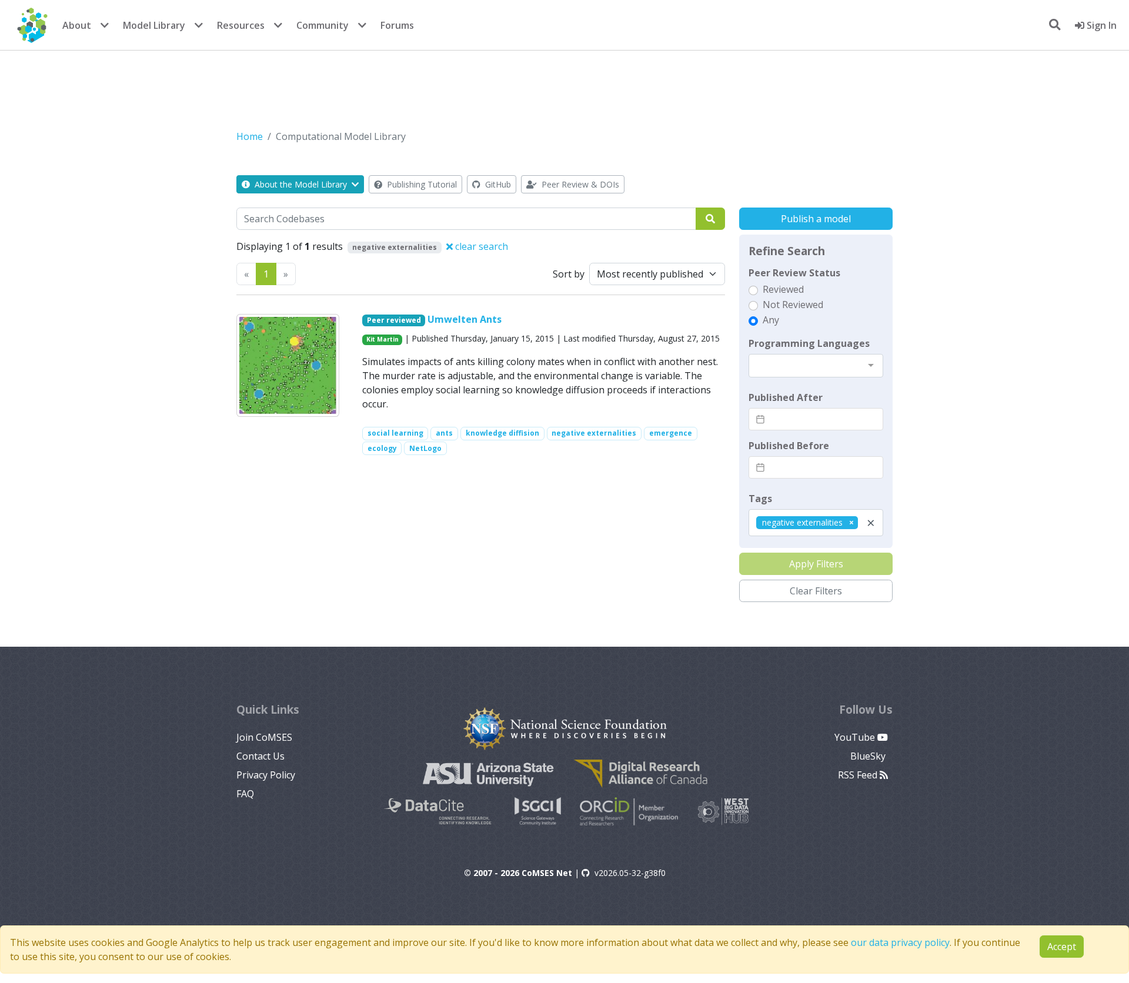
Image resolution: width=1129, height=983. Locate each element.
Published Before (789, 446)
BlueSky (869, 756)
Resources (241, 25)
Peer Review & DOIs (579, 184)
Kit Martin (382, 339)
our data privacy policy (900, 942)
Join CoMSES (264, 737)
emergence (670, 433)
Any (771, 320)
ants (444, 433)
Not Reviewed (793, 304)
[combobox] (816, 365)
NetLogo (425, 448)
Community (322, 25)
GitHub (497, 184)
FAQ (245, 793)
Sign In (1100, 25)
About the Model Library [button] (300, 184)
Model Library (154, 25)
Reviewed (783, 289)
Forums (397, 25)
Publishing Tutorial (421, 184)
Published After (786, 397)
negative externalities (594, 433)
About (76, 25)
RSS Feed (859, 774)
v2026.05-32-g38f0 (630, 872)
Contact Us (260, 756)
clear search (480, 246)
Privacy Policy (265, 774)
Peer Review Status (794, 273)
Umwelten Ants (464, 319)
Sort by (568, 274)
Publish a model (816, 218)
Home (249, 136)
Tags (760, 498)
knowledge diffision (502, 433)
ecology (382, 448)
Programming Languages (809, 343)
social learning (395, 433)
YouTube (855, 737)
